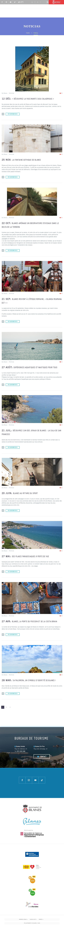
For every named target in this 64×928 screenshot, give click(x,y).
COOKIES (40, 919)
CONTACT (43, 756)
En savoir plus (12, 114)
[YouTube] (10, 2)
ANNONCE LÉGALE (23, 919)
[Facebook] (2, 2)
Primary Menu (60, 13)
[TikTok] (15, 2)
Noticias (11, 93)
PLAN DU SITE (33, 919)
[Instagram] (6, 2)
